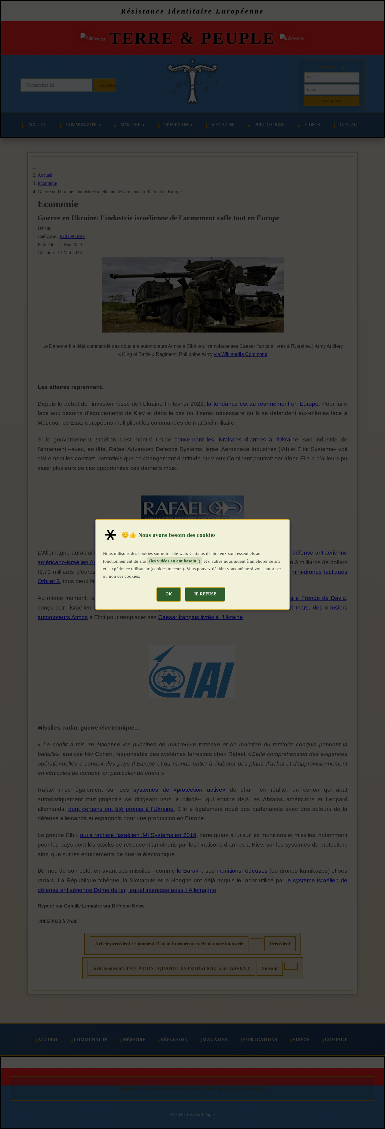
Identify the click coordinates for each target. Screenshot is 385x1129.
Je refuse (205, 594)
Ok (168, 594)
